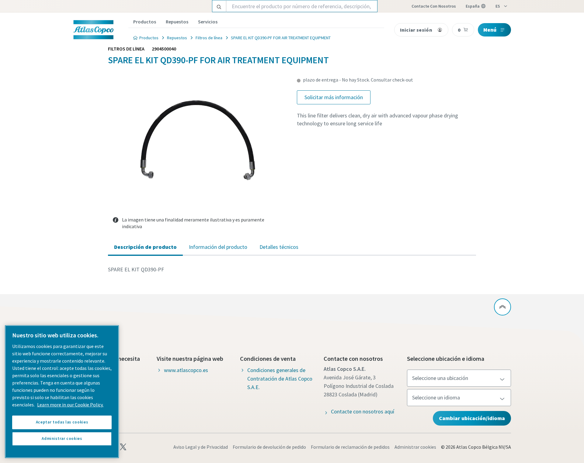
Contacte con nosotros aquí (362, 411)
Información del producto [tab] (218, 246)
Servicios (207, 22)
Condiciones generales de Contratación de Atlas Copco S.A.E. (279, 379)
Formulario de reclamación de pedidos (350, 447)
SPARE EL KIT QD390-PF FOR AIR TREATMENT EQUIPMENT (281, 37)
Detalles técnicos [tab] (278, 246)
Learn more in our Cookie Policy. (70, 405)
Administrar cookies (415, 447)
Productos (144, 22)
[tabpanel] (292, 269)
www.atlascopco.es (186, 370)
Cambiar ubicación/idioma (472, 418)
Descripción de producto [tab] (145, 246)
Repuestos (177, 22)
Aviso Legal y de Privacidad (200, 447)
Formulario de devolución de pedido (269, 447)
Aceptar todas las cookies (62, 422)
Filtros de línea (209, 37)
